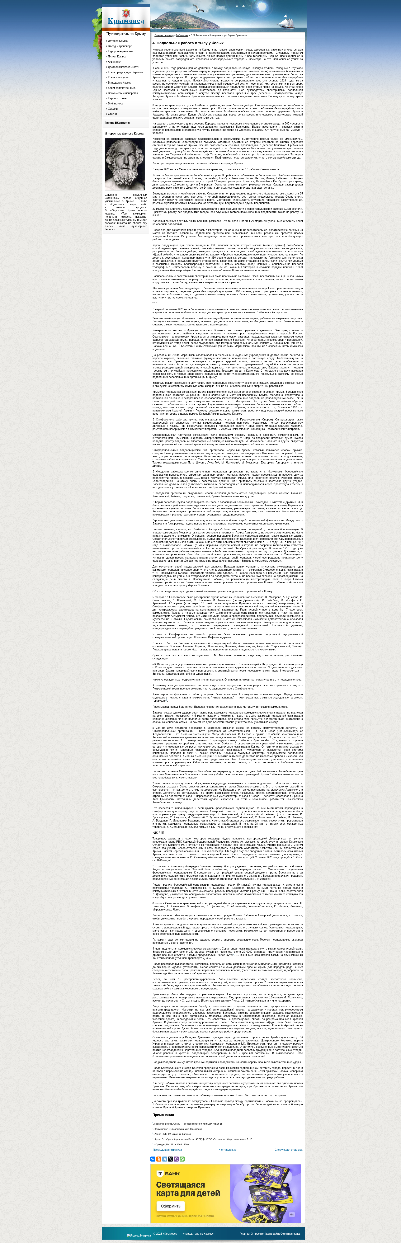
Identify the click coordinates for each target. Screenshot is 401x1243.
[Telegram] (164, 1159)
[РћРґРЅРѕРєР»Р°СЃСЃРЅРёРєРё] (158, 1159)
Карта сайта (272, 1233)
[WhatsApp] (182, 1159)
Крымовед (126, 20)
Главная (245, 1233)
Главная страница (164, 35)
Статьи (112, 114)
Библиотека (115, 103)
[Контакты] (249, 6)
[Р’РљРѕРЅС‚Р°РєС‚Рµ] (152, 1159)
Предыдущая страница (167, 1149)
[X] (170, 1159)
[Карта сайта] (243, 6)
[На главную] (236, 6)
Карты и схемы (117, 98)
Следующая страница (288, 1149)
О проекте (257, 1233)
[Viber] (176, 1159)
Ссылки (113, 108)
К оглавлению (227, 1149)
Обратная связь (290, 1233)
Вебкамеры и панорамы (123, 93)
